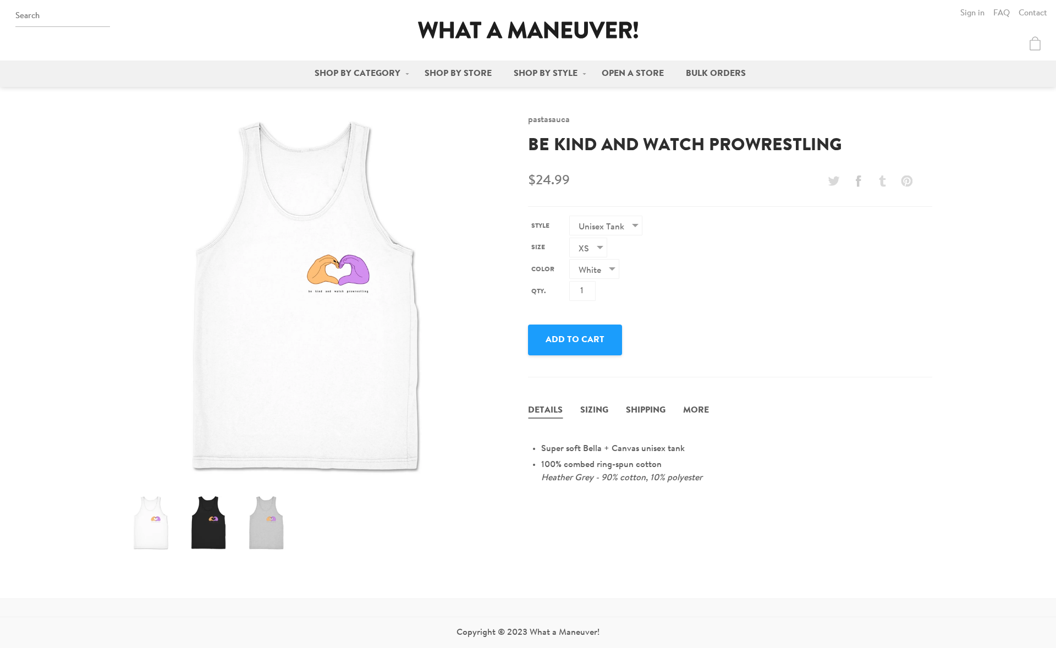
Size (538, 247)
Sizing (594, 410)
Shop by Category (357, 73)
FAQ (1001, 13)
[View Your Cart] (1035, 43)
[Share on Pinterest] (907, 181)
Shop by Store (458, 73)
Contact (1033, 13)
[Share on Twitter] (834, 181)
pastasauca (549, 120)
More (696, 410)
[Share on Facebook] (858, 181)
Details (545, 410)
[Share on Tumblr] (883, 181)
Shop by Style (546, 73)
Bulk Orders (716, 73)
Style (540, 226)
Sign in (972, 13)
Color (542, 269)
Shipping (646, 410)
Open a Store (633, 73)
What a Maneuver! (528, 30)
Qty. (538, 291)
